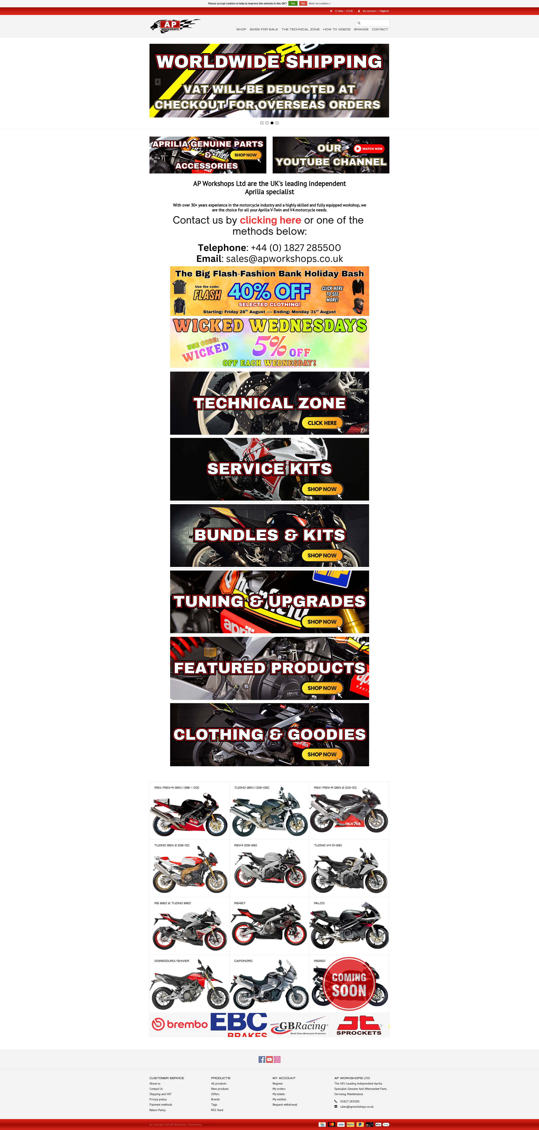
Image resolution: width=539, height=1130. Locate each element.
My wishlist (279, 1099)
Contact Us (156, 1089)
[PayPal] (350, 1124)
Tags (214, 1104)
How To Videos (337, 29)
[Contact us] (269, 239)
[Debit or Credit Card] (369, 1124)
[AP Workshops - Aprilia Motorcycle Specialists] (175, 26)
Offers (215, 1094)
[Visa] (340, 1124)
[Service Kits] (170, 772)
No (303, 3)
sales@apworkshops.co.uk (356, 1107)
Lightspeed (208, 1124)
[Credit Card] (321, 1124)
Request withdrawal (285, 1104)
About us (154, 1083)
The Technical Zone (301, 29)
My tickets (279, 1094)
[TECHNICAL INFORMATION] (269, 80)
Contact (380, 29)
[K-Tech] (359, 1025)
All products (218, 1083)
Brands (361, 29)
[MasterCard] (331, 1124)
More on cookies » (320, 3)
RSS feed (217, 1110)
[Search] (359, 23)
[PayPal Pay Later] (359, 1124)
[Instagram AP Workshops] (277, 1059)
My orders (279, 1089)
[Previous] (158, 82)
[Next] (381, 82)
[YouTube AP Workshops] (269, 1059)
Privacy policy (158, 1099)
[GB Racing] (239, 1025)
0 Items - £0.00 (344, 11)
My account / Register (376, 11)
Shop (241, 29)
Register (278, 1083)
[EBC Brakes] (179, 1025)
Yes (293, 3)
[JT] (299, 1025)
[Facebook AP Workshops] (262, 1059)
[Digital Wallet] (382, 1124)
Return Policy (157, 1110)
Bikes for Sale (264, 29)
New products (220, 1089)
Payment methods (160, 1104)
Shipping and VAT (160, 1094)
